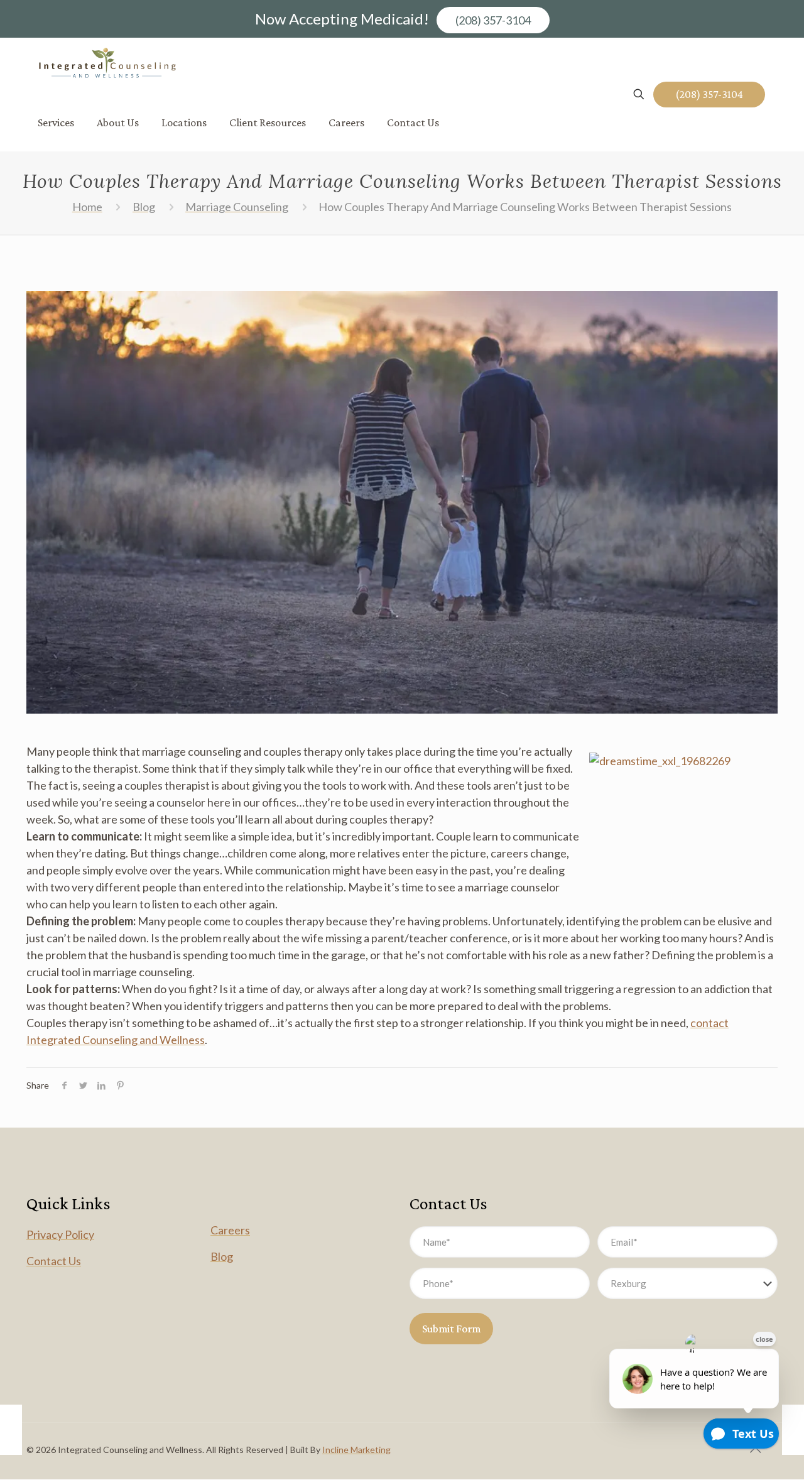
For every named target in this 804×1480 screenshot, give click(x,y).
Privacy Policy (60, 1234)
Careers (230, 1230)
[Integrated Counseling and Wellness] (107, 66)
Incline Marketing (356, 1449)
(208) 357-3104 (493, 20)
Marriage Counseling (236, 207)
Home (87, 207)
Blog (144, 207)
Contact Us (53, 1261)
